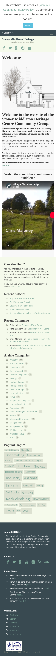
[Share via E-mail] (29, 48)
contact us (15, 286)
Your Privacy (15, 634)
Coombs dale (21, 460)
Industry (13, 477)
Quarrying (27, 492)
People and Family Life (20, 400)
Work (12, 437)
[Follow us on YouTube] (27, 562)
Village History (16, 426)
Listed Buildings (17, 389)
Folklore (24, 466)
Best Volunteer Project (20, 302)
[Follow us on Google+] (21, 562)
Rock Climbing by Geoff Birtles (23, 411)
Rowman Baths (41, 499)
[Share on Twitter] (10, 48)
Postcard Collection (18, 404)
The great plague (27, 505)
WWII (26, 511)
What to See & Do (18, 433)
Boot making (15, 455)
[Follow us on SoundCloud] (46, 562)
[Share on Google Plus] (17, 48)
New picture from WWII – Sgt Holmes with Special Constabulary (30, 346)
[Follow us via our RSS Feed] (40, 562)
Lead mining (30, 477)
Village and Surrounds (20, 419)
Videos (13, 415)
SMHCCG (8, 33)
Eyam (39, 460)
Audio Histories (17, 363)
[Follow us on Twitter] (14, 562)
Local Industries (17, 393)
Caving (8, 460)
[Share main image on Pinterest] (23, 48)
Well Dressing (16, 430)
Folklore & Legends (18, 374)
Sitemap (13, 622)
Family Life (10, 466)
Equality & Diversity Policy (21, 305)
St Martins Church (11, 505)
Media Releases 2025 (19, 309)
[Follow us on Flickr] (33, 562)
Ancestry (14, 360)
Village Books (16, 422)
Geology (13, 378)
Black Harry (26, 450)
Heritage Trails (16, 385)
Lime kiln (28, 485)
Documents (15, 367)
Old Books (12, 492)
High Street (30, 471)
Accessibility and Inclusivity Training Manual (30, 313)
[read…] (17, 578)
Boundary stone (34, 455)
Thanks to (14, 626)
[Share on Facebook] (4, 48)
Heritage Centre (17, 382)
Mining (40, 485)
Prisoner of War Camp (32, 325)
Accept (28, 25)
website (5, 165)
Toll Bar (41, 505)
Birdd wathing (14, 450)
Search (13, 619)
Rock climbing (18, 498)
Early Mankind (16, 371)
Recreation (15, 408)
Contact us (14, 615)
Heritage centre (13, 471)
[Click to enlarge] (28, 87)
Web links (14, 630)
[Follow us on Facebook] (8, 562)
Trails (10, 511)
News (12, 397)
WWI (18, 511)
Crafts (32, 460)
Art (6, 450)
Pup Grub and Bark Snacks (22, 298)
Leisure (12, 485)
